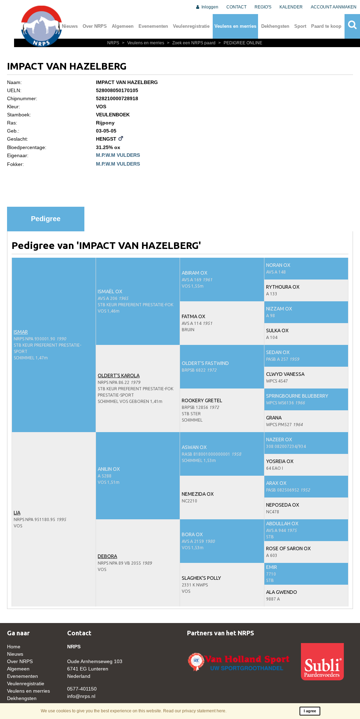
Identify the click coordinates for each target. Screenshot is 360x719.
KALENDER (291, 7)
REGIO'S (263, 7)
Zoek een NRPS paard (192, 42)
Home (13, 646)
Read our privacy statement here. (194, 710)
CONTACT (236, 7)
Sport (300, 26)
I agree (310, 711)
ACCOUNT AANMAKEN (333, 7)
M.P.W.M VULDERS (118, 155)
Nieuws (70, 26)
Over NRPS (95, 26)
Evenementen (153, 26)
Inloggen (209, 7)
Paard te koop (326, 26)
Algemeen (123, 26)
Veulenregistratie (191, 26)
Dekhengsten (275, 26)
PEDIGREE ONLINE (240, 42)
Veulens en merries (235, 26)
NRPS (113, 42)
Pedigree (45, 219)
